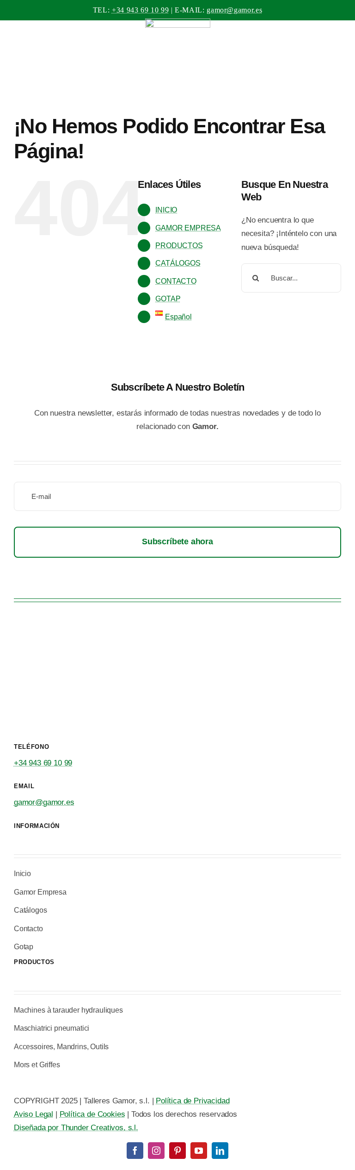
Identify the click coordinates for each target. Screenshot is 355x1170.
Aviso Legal (33, 1114)
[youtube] (198, 1150)
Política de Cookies (92, 1114)
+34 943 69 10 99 (140, 10)
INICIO (166, 210)
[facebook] (135, 1150)
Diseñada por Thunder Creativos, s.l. (76, 1127)
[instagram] (156, 1150)
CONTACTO (175, 281)
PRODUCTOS (178, 245)
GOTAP (167, 299)
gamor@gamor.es (234, 10)
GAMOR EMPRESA (188, 228)
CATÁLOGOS (177, 263)
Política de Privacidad (192, 1100)
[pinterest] (177, 1150)
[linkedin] (220, 1150)
